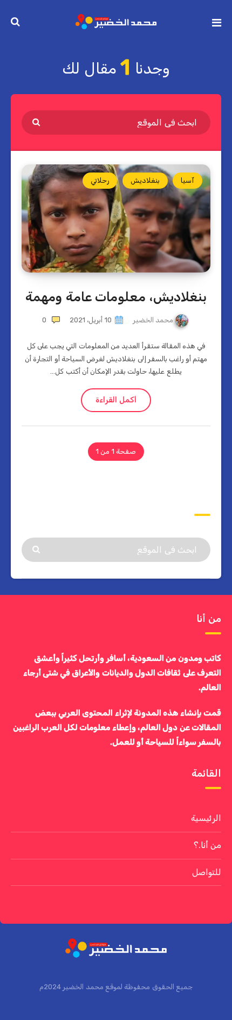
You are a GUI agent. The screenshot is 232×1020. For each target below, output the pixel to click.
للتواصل (206, 872)
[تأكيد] (37, 122)
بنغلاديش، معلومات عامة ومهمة (116, 296)
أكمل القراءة (115, 400)
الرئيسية (206, 818)
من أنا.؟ (207, 845)
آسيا (187, 180)
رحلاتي (100, 180)
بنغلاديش (145, 180)
